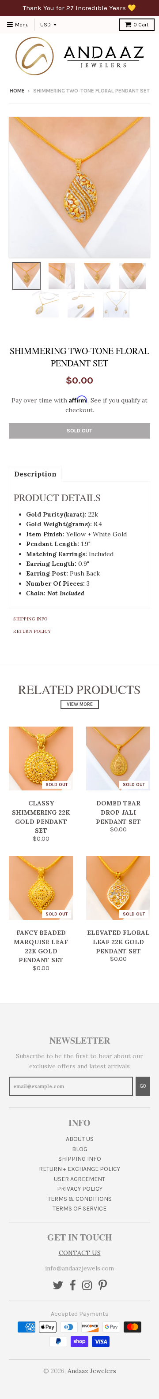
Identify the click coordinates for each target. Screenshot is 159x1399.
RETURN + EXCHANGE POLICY (79, 1169)
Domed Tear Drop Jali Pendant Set (118, 812)
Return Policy (32, 631)
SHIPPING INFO (79, 1159)
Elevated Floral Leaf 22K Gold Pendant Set (118, 942)
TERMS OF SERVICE (79, 1208)
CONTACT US (80, 1253)
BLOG (79, 1149)
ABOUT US (80, 1139)
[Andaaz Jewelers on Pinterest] (102, 1286)
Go (143, 1086)
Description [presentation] (35, 473)
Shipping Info (30, 619)
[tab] (35, 473)
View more (80, 704)
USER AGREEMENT (79, 1179)
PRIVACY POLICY (79, 1188)
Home (17, 91)
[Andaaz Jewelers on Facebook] (72, 1286)
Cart (140, 25)
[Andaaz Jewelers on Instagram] (87, 1286)
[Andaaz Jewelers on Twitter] (58, 1286)
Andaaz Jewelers (92, 1371)
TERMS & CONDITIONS (80, 1199)
